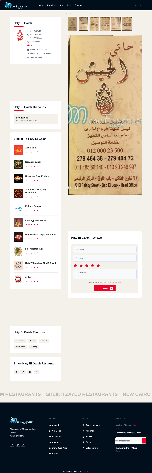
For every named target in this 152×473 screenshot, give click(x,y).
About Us (56, 425)
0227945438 (35, 34)
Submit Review (103, 288)
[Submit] (145, 440)
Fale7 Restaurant (34, 249)
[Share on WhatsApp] (36, 372)
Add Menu (51, 5)
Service (85, 418)
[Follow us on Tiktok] (23, 444)
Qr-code (89, 442)
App (61, 5)
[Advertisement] (35, 84)
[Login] (140, 5)
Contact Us (57, 442)
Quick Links (52, 418)
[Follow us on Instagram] (18, 444)
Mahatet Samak (33, 206)
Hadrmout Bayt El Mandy (38, 176)
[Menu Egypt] (16, 5)
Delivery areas (36, 57)
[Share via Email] (29, 372)
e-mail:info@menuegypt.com (128, 433)
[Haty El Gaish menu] (72, 24)
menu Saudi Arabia (60, 448)
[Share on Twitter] (23, 372)
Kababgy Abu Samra (35, 220)
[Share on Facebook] (16, 372)
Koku (28, 277)
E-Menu (78, 5)
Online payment (92, 448)
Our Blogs (56, 431)
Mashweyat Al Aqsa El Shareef (40, 234)
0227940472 (35, 31)
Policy (55, 454)
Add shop (90, 431)
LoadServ (86, 471)
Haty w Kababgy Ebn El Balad (40, 263)
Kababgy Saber (33, 162)
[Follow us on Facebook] (12, 444)
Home (40, 5)
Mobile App (57, 436)
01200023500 (36, 38)
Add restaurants (93, 425)
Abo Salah (30, 148)
